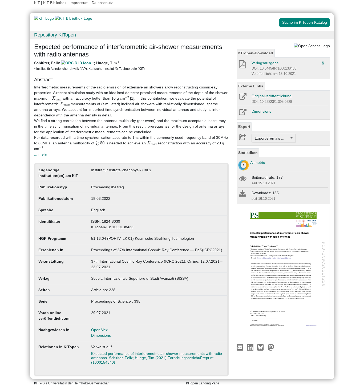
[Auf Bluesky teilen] (261, 347)
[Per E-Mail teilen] (240, 347)
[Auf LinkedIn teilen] (250, 347)
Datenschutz (102, 3)
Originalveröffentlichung (272, 96)
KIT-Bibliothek (55, 3)
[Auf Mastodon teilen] (271, 347)
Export (244, 126)
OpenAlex (99, 330)
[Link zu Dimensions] (242, 114)
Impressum (79, 3)
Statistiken (248, 153)
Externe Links (250, 86)
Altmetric (257, 162)
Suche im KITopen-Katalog (304, 22)
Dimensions (101, 335)
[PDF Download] (242, 66)
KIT (37, 3)
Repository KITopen (55, 35)
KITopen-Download (255, 53)
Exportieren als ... (272, 138)
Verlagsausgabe (265, 63)
